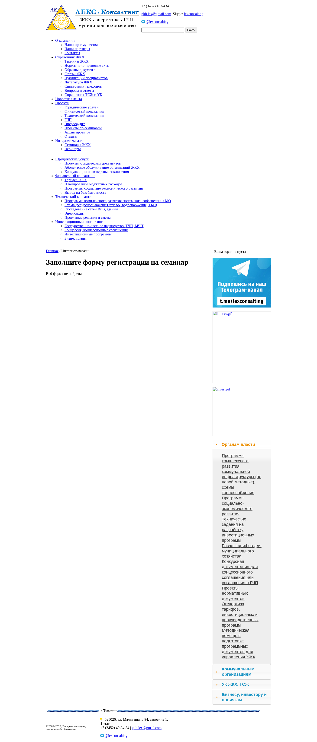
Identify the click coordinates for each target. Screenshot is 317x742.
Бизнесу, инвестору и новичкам (244, 697)
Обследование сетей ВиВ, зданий (91, 209)
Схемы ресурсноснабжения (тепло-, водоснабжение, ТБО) (111, 205)
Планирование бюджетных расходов (94, 184)
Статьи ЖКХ (75, 74)
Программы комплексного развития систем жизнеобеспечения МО (118, 201)
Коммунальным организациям (238, 672)
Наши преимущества (81, 45)
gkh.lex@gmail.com (156, 14)
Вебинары (73, 149)
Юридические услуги (82, 107)
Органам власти (238, 444)
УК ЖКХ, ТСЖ (235, 684)
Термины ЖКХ (77, 61)
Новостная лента (68, 99)
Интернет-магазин (69, 141)
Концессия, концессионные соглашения (96, 230)
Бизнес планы (76, 238)
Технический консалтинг (84, 115)
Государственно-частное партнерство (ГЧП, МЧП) (104, 226)
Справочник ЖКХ (69, 57)
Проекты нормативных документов (235, 593)
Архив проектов (78, 132)
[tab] (242, 444)
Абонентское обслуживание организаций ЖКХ (102, 167)
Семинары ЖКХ (78, 145)
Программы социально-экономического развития (104, 188)
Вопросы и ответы (79, 90)
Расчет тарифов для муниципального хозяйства (242, 551)
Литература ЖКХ (78, 82)
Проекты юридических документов (93, 163)
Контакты (72, 53)
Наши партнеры (77, 49)
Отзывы (71, 136)
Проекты (62, 103)
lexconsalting (193, 14)
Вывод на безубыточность (85, 192)
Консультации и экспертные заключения (97, 172)
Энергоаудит (75, 124)
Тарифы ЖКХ (76, 180)
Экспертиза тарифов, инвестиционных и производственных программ (240, 614)
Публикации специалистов (86, 78)
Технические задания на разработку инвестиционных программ (238, 529)
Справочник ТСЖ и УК (83, 95)
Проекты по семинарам (83, 128)
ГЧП (68, 120)
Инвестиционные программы (88, 234)
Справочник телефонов (83, 86)
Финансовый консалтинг (84, 111)
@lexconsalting (157, 22)
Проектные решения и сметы (88, 217)
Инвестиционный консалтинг (79, 222)
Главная (52, 251)
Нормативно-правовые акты (87, 65)
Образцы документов (81, 70)
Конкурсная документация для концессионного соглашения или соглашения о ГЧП (240, 572)
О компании (65, 40)
